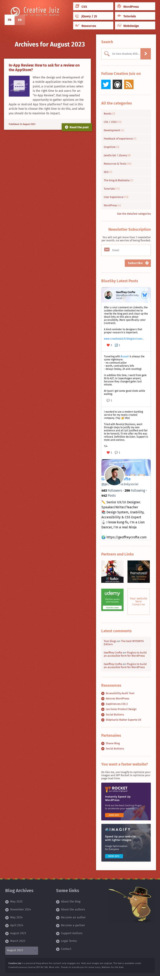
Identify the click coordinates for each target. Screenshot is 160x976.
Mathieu (106, 967)
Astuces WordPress (117, 698)
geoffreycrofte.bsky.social (119, 484)
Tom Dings (110, 641)
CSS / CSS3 (112, 121)
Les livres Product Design (121, 709)
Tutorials (112, 188)
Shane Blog (113, 743)
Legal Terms (69, 941)
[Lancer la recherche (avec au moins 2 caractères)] (145, 53)
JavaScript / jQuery (117, 155)
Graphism (111, 147)
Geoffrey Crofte (113, 652)
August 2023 (18, 933)
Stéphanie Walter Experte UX (123, 719)
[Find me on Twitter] (106, 84)
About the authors (73, 909)
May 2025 (16, 901)
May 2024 (16, 917)
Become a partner (73, 925)
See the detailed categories (134, 213)
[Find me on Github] (117, 84)
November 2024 (20, 909)
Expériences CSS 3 (117, 703)
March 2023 (17, 941)
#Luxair (125, 356)
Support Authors (71, 933)
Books (109, 113)
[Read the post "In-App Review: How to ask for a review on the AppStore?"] (19, 86)
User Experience (116, 197)
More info (54, 967)
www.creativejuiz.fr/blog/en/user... (124, 338)
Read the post (79, 127)
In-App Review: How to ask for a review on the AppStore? (44, 67)
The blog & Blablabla (118, 180)
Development (114, 130)
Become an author (73, 917)
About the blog (70, 901)
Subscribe (136, 263)
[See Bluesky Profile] (144, 295)
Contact (66, 949)
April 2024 (16, 925)
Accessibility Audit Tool (120, 693)
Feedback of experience (120, 138)
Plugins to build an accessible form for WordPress (125, 654)
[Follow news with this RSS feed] (129, 84)
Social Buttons (115, 714)
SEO (108, 172)
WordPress (112, 205)
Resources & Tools (117, 163)
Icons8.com (78, 967)
